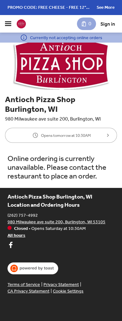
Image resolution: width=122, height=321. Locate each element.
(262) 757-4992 (23, 215)
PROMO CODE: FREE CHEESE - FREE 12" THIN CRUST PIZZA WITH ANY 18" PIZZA (48, 8)
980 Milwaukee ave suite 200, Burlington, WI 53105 (56, 222)
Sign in (107, 24)
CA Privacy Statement (28, 291)
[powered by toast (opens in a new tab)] (32, 268)
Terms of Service (24, 284)
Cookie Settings (68, 291)
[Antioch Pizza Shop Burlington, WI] (21, 24)
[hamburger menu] (8, 24)
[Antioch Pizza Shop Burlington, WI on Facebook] (11, 246)
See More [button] (105, 7)
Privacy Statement (61, 284)
